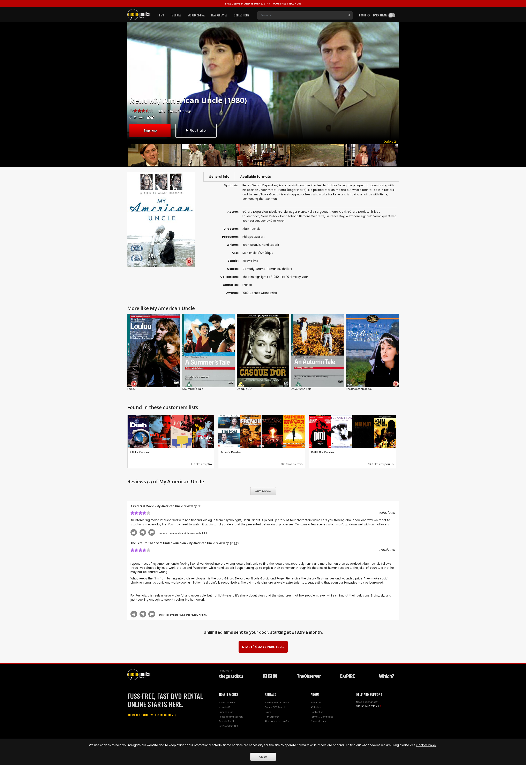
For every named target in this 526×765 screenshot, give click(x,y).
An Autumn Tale (301, 389)
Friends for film (227, 721)
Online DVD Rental (275, 707)
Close (263, 756)
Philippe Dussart (253, 237)
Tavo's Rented (231, 452)
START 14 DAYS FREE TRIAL (263, 646)
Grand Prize (269, 293)
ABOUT (315, 694)
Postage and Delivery (231, 716)
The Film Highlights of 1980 (260, 277)
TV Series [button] (175, 15)
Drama (260, 269)
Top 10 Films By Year (294, 277)
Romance (273, 269)
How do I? (224, 707)
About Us (315, 702)
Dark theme (380, 15)
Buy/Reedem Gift (228, 726)
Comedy (248, 269)
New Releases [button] (219, 15)
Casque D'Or (244, 389)
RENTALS (270, 694)
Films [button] (160, 15)
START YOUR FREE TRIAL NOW (263, 3)
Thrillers (286, 269)
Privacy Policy (318, 721)
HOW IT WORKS (228, 694)
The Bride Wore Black (359, 389)
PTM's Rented (140, 452)
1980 (245, 293)
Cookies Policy (426, 745)
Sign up (150, 130)
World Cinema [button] (196, 15)
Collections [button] (241, 15)
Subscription (226, 712)
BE (199, 506)
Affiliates (315, 707)
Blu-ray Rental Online (277, 702)
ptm (209, 464)
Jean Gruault (251, 245)
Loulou (131, 389)
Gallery (389, 142)
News (268, 712)
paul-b (389, 464)
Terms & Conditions (321, 716)
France (247, 285)
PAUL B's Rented (323, 452)
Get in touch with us (367, 705)
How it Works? (227, 702)
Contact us (316, 712)
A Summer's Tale (192, 389)
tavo (300, 464)
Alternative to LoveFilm (277, 721)
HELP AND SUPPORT (369, 694)
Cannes (254, 293)
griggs (234, 543)
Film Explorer (272, 716)
